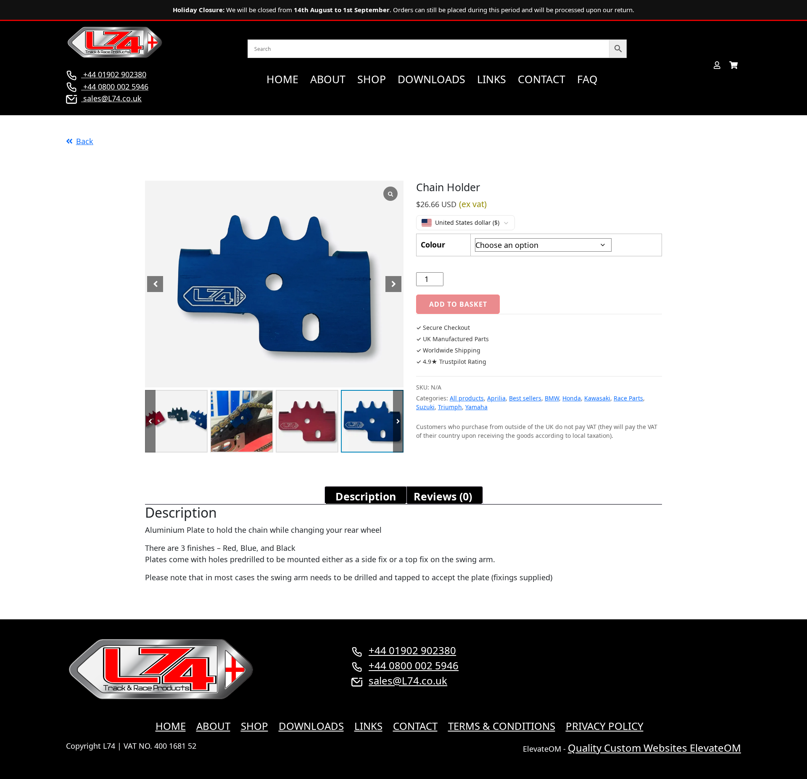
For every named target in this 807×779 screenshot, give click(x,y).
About (327, 79)
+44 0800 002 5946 (114, 87)
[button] (398, 421)
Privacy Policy (604, 726)
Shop (371, 79)
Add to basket (458, 304)
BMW (552, 398)
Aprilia (496, 398)
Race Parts (628, 398)
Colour (433, 244)
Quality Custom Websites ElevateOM (654, 748)
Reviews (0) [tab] (443, 496)
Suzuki (425, 407)
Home (282, 79)
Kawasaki (597, 398)
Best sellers (525, 398)
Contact (541, 79)
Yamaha (476, 407)
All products (467, 398)
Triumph (450, 407)
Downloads (431, 79)
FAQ (587, 79)
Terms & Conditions (501, 726)
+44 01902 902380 (113, 74)
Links (491, 79)
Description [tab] (365, 496)
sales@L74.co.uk (112, 98)
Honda (571, 398)
